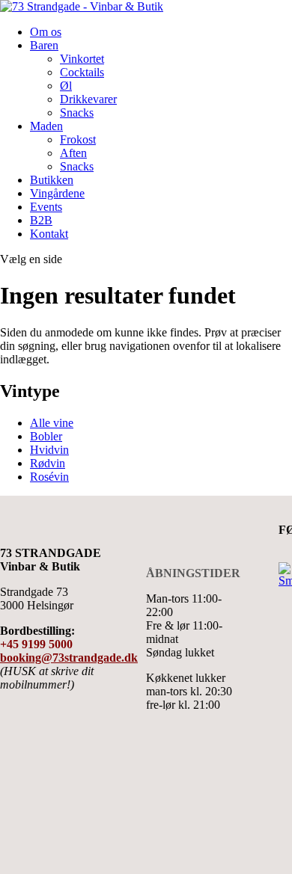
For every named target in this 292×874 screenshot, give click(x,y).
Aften (73, 153)
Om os (45, 31)
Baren (44, 45)
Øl (66, 85)
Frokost (78, 139)
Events (46, 206)
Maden (46, 126)
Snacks (77, 112)
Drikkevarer (88, 99)
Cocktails (82, 72)
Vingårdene (57, 193)
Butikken (51, 179)
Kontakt (49, 233)
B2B (41, 220)
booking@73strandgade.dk (69, 657)
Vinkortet (82, 58)
